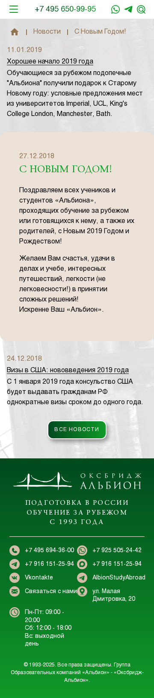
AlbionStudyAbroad (118, 578)
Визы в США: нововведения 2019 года (68, 370)
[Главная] (14, 32)
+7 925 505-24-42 (117, 550)
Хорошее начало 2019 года (50, 61)
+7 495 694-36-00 (49, 550)
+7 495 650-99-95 (65, 9)
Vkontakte (39, 578)
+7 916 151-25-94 (128, 9)
